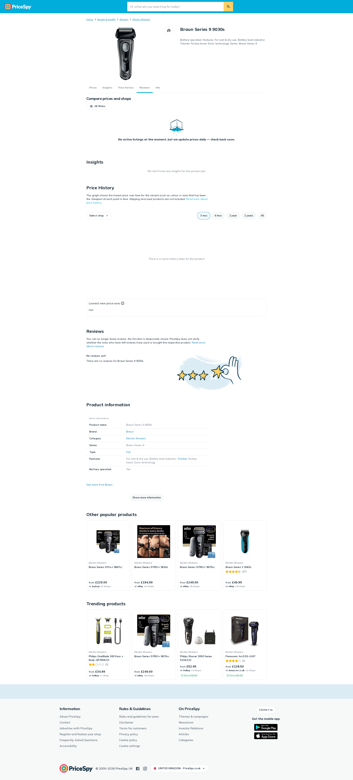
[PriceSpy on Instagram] (145, 768)
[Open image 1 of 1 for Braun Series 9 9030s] (125, 54)
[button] (97, 106)
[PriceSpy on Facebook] (138, 768)
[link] (108, 555)
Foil (128, 452)
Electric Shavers (141, 19)
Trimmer (182, 458)
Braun (130, 431)
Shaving (124, 19)
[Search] (228, 6)
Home (89, 19)
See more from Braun (99, 484)
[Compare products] (169, 30)
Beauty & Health (106, 19)
